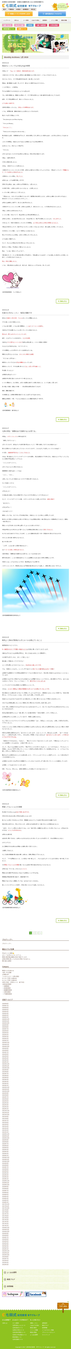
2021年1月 (5, 1132)
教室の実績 (33, 1332)
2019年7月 (5, 1167)
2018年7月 (5, 1190)
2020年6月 (5, 1145)
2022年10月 (6, 1091)
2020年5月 (5, 1147)
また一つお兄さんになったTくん (11, 955)
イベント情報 (34, 1330)
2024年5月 (5, 1056)
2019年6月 (5, 1169)
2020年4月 (5, 1149)
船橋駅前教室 (8, 990)
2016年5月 (5, 1241)
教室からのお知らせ (8, 970)
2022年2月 (5, 1107)
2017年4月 (5, 1219)
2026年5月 (5, 1009)
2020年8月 (5, 1142)
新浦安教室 (7, 988)
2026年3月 (5, 1013)
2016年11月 (5, 1229)
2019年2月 (5, 1177)
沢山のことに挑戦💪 (8, 953)
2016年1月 (5, 1249)
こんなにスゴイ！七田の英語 (10, 976)
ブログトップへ (6, 943)
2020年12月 (6, 1134)
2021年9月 (5, 1116)
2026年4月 (5, 1011)
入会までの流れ (34, 1325)
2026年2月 (5, 1015)
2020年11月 (5, 1136)
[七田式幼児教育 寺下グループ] (35, 5)
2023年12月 (6, 1064)
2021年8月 (5, 1118)
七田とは (4, 1323)
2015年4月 (5, 1262)
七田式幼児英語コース (18, 1332)
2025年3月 (5, 1036)
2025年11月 (5, 1021)
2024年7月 (5, 1052)
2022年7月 (5, 1097)
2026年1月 (5, 1017)
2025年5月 (5, 1033)
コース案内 (15, 1323)
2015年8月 (5, 1256)
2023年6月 (5, 1075)
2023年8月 (5, 1071)
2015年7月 (5, 1258)
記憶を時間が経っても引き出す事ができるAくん (16, 959)
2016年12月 (6, 1227)
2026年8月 (5, 1003)
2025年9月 (5, 1025)
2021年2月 (5, 1130)
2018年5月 (5, 1194)
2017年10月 (6, 1208)
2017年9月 (5, 1210)
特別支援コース (16, 1337)
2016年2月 (5, 1247)
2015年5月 (5, 1260)
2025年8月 (5, 1027)
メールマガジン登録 (48, 1330)
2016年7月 (5, 1237)
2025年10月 (6, 1023)
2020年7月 (5, 1144)
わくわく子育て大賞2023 (9, 980)
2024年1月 (5, 1062)
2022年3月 (5, 1105)
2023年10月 (6, 1068)
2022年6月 (5, 1099)
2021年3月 (5, 1128)
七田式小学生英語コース (19, 1334)
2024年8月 (5, 1050)
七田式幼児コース (17, 1327)
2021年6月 (5, 1122)
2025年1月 (5, 1040)
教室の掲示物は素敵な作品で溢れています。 (15, 957)
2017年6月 (5, 1216)
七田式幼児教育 (6, 984)
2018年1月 (5, 1202)
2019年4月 (5, 1173)
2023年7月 (5, 1073)
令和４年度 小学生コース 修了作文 (13, 982)
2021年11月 (5, 1112)
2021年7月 (5, 1120)
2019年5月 (5, 1171)
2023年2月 (5, 1083)
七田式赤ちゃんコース (18, 1325)
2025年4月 (5, 1034)
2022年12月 (6, 1087)
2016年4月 (5, 1243)
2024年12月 (6, 1042)
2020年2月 (5, 1153)
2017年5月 (5, 1218)
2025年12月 (6, 1019)
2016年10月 (6, 1231)
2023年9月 (5, 1070)
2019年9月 (5, 1163)
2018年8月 (5, 1188)
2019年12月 (6, 1157)
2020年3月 (5, 1151)
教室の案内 (33, 1327)
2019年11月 (5, 1159)
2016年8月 (5, 1235)
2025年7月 (5, 1029)
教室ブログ (11, 1279)
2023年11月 (5, 1066)
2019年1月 (5, 1179)
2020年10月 (6, 1138)
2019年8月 (5, 1165)
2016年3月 (5, 1245)
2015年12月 (6, 1251)
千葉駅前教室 (8, 994)
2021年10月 (6, 1114)
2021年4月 (5, 1126)
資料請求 (44, 1323)
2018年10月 (6, 1184)
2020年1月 (5, 1155)
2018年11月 (5, 1182)
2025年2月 (5, 1038)
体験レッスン (34, 1323)
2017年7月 (5, 1214)
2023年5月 (5, 1077)
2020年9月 (5, 1140)
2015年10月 (6, 1255)
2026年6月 (5, 1007)
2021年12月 (6, 1110)
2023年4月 (5, 1079)
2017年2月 (5, 1223)
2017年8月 (5, 1212)
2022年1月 (5, 1108)
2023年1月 (5, 1085)
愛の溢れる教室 (6, 961)
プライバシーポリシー (48, 1332)
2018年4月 (5, 1196)
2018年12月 (6, 1181)
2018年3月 (5, 1198)
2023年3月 (5, 1081)
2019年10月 (6, 1161)
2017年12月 (6, 1204)
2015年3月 (5, 1264)
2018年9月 (5, 1186)
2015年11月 (5, 1253)
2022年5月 (5, 1101)
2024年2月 (5, 1060)
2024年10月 (6, 1046)
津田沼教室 (7, 992)
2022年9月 (5, 1093)
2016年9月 (5, 1233)
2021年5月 (5, 1124)
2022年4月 (5, 1103)
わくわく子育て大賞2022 (9, 978)
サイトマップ (46, 1334)
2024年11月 (5, 1044)
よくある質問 (11, 1272)
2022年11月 (5, 1089)
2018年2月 (5, 1200)
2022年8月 (5, 1095)
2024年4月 (5, 1058)
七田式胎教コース (17, 1339)
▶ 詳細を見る (62, 301)
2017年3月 (5, 1221)
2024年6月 (5, 1054)
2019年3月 (5, 1175)
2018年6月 (5, 1192)
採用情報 (10, 1286)
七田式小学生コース (18, 1330)
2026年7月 (5, 1005)
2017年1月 (5, 1225)
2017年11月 (5, 1206)
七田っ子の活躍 (6, 972)
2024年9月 (5, 1048)
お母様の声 (5, 974)
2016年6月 (5, 1239)
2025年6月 (5, 1031)
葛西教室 (6, 986)
